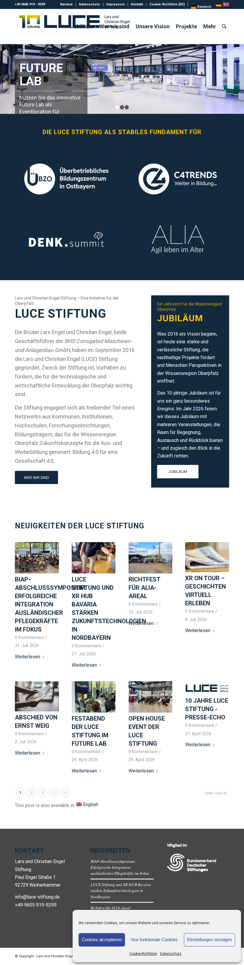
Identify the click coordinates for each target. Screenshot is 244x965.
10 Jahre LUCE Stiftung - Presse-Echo (206, 709)
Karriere (66, 4)
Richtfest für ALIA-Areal (144, 588)
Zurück (5, 79)
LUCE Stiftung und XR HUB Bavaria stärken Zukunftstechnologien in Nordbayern (120, 890)
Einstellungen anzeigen (209, 939)
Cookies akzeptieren (102, 939)
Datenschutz (171, 954)
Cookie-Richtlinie (143, 954)
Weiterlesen (27, 657)
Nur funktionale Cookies (154, 939)
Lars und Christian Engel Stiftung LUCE (66, 956)
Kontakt (137, 4)
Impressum (115, 4)
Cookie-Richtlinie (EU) (167, 4)
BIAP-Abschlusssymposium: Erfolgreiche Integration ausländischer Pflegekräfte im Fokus (51, 604)
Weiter (239, 79)
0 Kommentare (29, 637)
